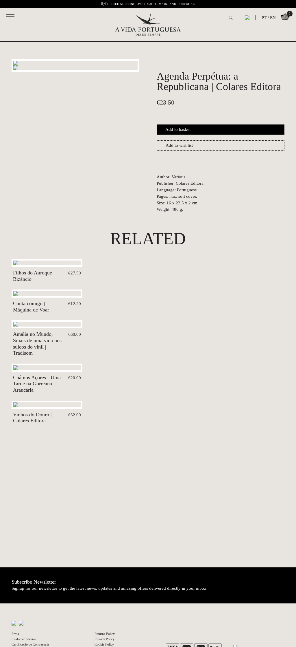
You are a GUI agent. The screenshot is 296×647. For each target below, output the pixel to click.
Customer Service (24, 639)
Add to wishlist (179, 145)
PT (264, 17)
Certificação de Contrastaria (30, 644)
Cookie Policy (104, 644)
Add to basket (177, 129)
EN (273, 17)
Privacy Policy (104, 639)
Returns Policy (105, 634)
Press (15, 634)
